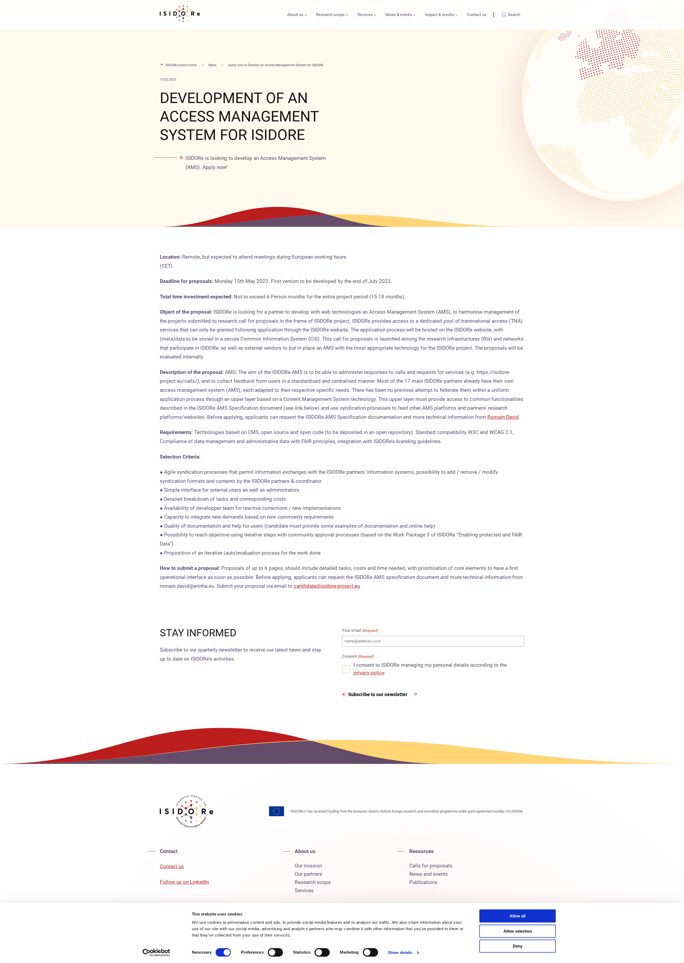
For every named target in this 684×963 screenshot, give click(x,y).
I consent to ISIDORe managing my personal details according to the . (430, 669)
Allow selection (517, 931)
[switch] (275, 952)
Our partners (308, 874)
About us (295, 14)
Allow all (518, 916)
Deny (517, 946)
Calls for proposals (430, 866)
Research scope (330, 14)
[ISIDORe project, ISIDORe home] (180, 14)
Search (514, 14)
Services (365, 14)
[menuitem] (295, 15)
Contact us (477, 14)
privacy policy (368, 673)
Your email (360, 630)
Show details (400, 952)
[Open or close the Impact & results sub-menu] (456, 14)
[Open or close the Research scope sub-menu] (346, 14)
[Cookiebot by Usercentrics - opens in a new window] (156, 953)
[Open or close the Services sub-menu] (375, 14)
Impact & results (439, 14)
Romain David (503, 417)
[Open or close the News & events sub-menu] (414, 14)
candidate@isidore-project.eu (326, 586)
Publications (423, 882)
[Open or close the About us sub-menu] (305, 14)
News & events (399, 14)
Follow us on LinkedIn (184, 882)
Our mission (308, 866)
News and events (428, 874)
